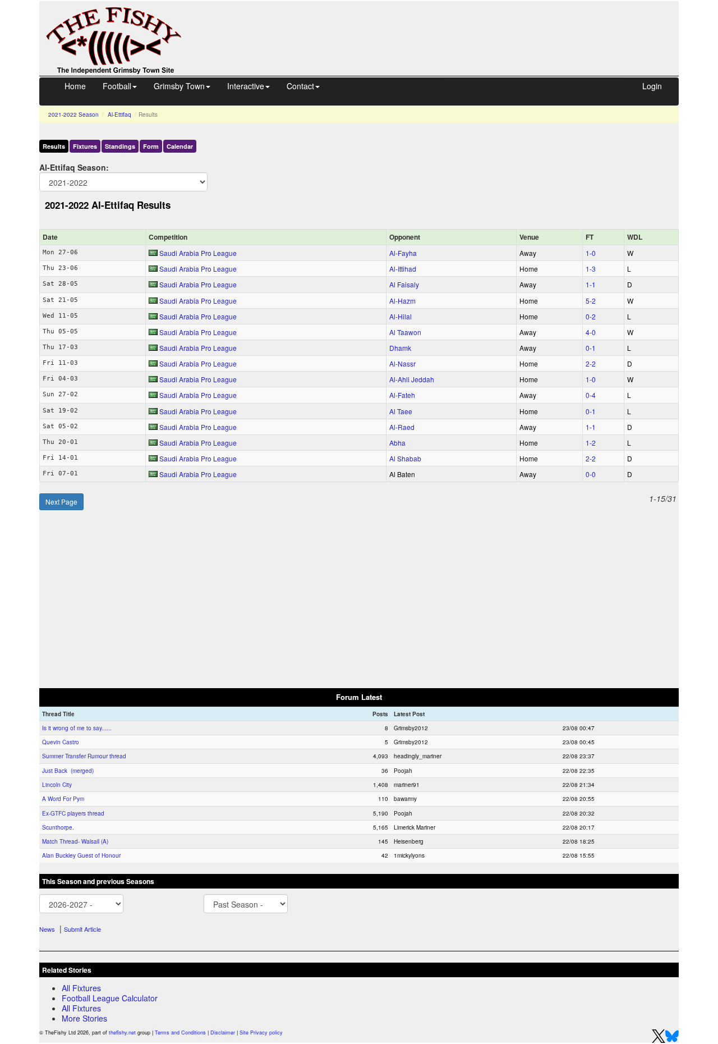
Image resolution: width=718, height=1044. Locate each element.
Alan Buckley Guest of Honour (81, 855)
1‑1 (591, 284)
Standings (120, 146)
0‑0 (591, 474)
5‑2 (591, 300)
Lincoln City (57, 785)
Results (54, 146)
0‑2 (591, 316)
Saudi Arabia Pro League (198, 253)
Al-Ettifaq (119, 114)
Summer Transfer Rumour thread (84, 756)
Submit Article (82, 928)
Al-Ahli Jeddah (411, 379)
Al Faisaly (404, 284)
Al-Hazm (402, 300)
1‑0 (591, 253)
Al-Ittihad (402, 268)
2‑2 (591, 363)
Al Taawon (405, 332)
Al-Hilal (400, 316)
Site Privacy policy (261, 1032)
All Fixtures (81, 987)
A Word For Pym (63, 799)
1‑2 (591, 442)
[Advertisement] (440, 27)
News (47, 928)
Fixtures (85, 146)
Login (652, 85)
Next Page (61, 501)
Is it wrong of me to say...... (77, 728)
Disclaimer (222, 1032)
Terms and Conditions (180, 1032)
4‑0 (591, 332)
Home (75, 85)
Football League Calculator (110, 998)
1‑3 (591, 268)
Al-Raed (402, 427)
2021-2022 (73, 114)
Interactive (245, 85)
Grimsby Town (179, 85)
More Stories (84, 1018)
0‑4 (591, 395)
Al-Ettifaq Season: (74, 167)
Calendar (180, 146)
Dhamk (400, 347)
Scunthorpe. (58, 827)
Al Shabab (405, 458)
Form (151, 146)
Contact (300, 85)
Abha (397, 442)
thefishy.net (122, 1032)
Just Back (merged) (68, 771)
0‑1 (591, 347)
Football (117, 85)
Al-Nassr (402, 363)
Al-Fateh (402, 395)
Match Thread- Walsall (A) (75, 841)
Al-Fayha (403, 253)
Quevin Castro (60, 742)
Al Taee (400, 411)
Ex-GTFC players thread (73, 813)
